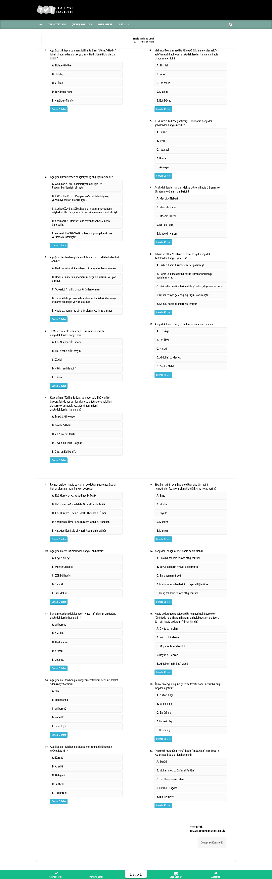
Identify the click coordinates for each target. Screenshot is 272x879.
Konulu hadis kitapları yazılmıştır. (177, 304)
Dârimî (57, 377)
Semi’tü (58, 633)
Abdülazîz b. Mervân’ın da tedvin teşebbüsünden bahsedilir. (81, 222)
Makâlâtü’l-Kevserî (64, 416)
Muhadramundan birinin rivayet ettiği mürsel (183, 584)
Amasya (163, 167)
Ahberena (59, 624)
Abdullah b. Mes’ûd (169, 357)
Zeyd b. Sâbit (165, 366)
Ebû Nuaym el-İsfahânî (66, 342)
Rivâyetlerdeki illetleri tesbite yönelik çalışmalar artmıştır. (191, 286)
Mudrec (162, 504)
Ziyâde (162, 513)
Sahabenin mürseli (169, 575)
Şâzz (161, 495)
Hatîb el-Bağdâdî (167, 788)
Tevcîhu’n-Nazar (62, 92)
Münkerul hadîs (62, 567)
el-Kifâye (58, 74)
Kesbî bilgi (164, 730)
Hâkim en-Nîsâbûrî (64, 368)
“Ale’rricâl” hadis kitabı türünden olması (76, 289)
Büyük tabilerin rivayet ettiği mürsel (178, 567)
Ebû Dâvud (164, 100)
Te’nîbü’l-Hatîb (61, 425)
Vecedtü (58, 660)
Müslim (162, 92)
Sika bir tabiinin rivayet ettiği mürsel (178, 558)
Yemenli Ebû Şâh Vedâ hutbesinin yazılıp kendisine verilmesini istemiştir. (82, 235)
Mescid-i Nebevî (167, 198)
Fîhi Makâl (59, 593)
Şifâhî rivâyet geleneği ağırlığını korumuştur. (183, 295)
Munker (162, 522)
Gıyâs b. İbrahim (167, 628)
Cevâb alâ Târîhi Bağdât (67, 443)
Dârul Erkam (165, 225)
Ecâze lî (58, 784)
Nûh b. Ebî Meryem (169, 637)
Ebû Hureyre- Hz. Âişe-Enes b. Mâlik (74, 495)
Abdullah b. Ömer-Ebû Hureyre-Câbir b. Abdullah (81, 522)
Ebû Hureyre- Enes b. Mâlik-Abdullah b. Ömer (79, 513)
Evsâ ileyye (59, 726)
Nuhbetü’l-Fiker (62, 65)
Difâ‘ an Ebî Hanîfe (64, 451)
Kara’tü (57, 757)
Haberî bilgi (164, 721)
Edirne (162, 132)
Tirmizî (162, 65)
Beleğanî (58, 775)
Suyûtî (162, 761)
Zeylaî (57, 359)
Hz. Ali (162, 349)
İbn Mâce (163, 83)
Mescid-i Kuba (166, 207)
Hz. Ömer (163, 340)
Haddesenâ (60, 700)
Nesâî (161, 74)
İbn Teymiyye (165, 797)
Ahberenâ (59, 708)
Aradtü (57, 651)
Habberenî (59, 793)
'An (55, 691)
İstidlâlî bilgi (165, 704)
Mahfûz (162, 530)
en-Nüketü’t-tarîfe (63, 434)
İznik (161, 141)
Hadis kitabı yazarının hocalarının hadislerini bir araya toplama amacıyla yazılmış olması (84, 300)
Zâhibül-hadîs (61, 575)
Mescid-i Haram (167, 233)
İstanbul (163, 149)
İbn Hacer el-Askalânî (170, 779)
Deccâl (57, 584)
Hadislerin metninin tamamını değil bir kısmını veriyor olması (84, 278)
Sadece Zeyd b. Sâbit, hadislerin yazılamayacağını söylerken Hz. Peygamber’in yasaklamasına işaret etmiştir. (85, 210)
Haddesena (60, 642)
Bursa (161, 158)
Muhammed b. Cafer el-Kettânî (176, 770)
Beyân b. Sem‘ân (167, 655)
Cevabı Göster (59, 109)
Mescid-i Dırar (166, 216)
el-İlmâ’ (58, 83)
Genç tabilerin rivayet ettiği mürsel (177, 593)
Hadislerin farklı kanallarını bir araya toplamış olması (84, 268)
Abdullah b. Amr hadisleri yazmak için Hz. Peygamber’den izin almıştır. (77, 185)
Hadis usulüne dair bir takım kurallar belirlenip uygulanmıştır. (184, 275)
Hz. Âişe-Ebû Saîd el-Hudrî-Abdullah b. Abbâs (79, 530)
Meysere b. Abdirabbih (171, 646)
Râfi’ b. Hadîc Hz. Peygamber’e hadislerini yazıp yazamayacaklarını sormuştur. (80, 198)
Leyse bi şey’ (61, 558)
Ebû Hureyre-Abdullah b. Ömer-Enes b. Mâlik (78, 504)
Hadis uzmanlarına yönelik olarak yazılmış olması (82, 310)
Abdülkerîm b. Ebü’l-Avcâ (172, 664)
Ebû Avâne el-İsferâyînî (66, 351)
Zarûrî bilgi (164, 712)
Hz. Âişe (163, 331)
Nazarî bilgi (165, 695)
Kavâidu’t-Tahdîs (63, 100)
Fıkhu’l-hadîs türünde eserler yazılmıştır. (181, 265)
